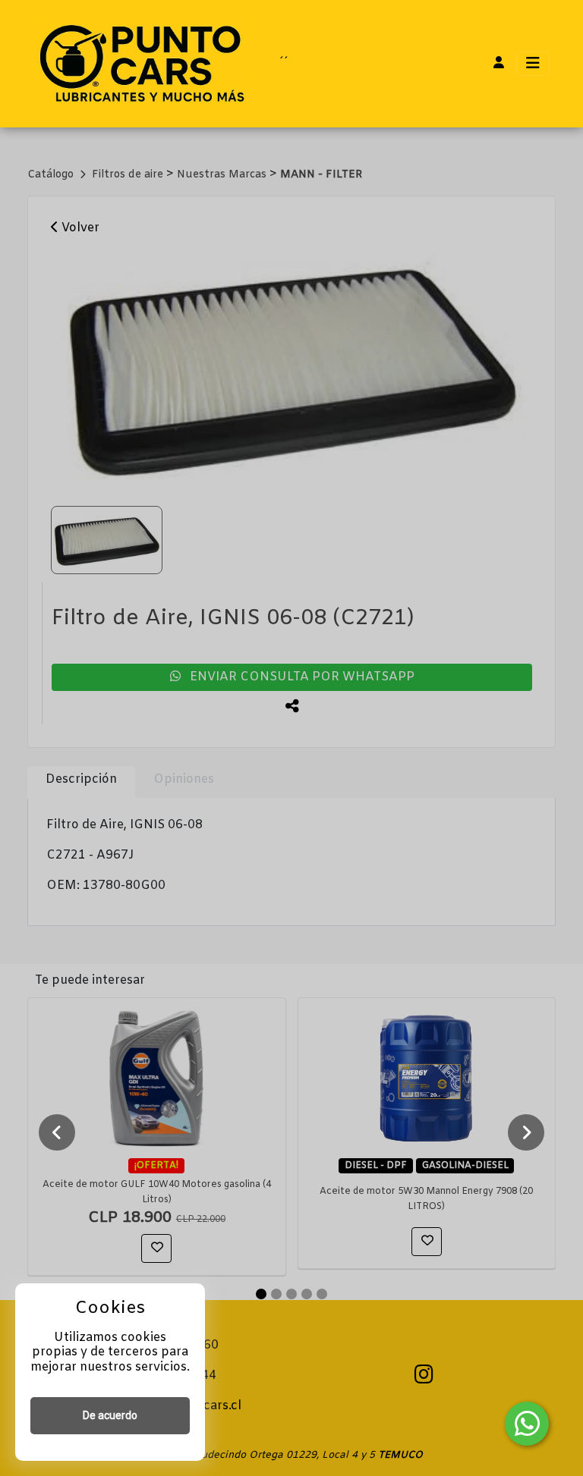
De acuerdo (110, 1415)
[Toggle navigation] (533, 64)
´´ (283, 63)
